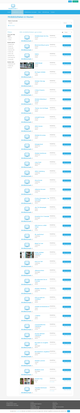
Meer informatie (67, 38)
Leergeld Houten (39, 117)
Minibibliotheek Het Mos (41, 36)
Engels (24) (10, 65)
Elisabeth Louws (39, 369)
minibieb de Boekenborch (42, 306)
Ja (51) (9, 39)
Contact (53, 12)
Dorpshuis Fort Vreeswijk (42, 216)
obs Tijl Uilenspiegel (40, 207)
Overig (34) (10, 59)
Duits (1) (10, 67)
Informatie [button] (44, 12)
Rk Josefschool (39, 234)
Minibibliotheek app (34, 408)
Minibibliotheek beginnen (36, 403)
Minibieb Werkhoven (40, 153)
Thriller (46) (10, 51)
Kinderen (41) (11, 44)
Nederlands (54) (11, 63)
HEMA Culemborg (40, 171)
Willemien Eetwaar (40, 189)
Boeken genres (11, 42)
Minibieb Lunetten (40, 360)
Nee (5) (10, 37)
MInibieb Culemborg (40, 288)
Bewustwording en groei (42, 45)
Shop (39, 12)
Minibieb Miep (38, 378)
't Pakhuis (37, 315)
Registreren (75, 1)
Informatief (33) (11, 57)
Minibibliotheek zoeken (17, 12)
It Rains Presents (40, 90)
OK (68, 411)
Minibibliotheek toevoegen (30, 12)
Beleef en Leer (39, 243)
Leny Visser (38, 162)
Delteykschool (39, 144)
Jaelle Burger (39, 63)
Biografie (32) (11, 55)
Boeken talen (11, 62)
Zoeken (69, 26)
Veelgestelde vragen (35, 406)
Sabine (37, 54)
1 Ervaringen (52, 381)
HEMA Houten (39, 126)
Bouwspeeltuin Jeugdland (42, 351)
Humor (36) (10, 53)
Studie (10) (10, 46)
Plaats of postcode (13, 20)
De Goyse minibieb (40, 72)
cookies (18, 411)
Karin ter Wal (39, 261)
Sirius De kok (38, 180)
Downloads (33, 405)
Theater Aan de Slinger (41, 108)
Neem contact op (66, 36)
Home (8, 12)
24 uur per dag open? (11, 35)
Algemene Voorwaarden (58, 406)
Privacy (54, 408)
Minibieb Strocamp (40, 135)
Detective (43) (11, 49)
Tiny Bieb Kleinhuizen (41, 387)
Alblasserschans (39, 270)
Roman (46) (10, 48)
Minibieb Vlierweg (40, 81)
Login (70, 1)
